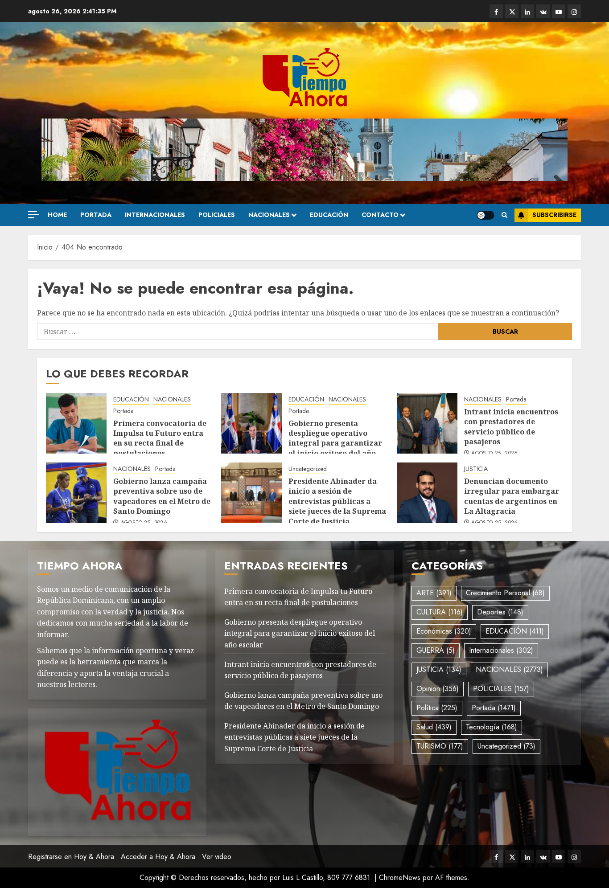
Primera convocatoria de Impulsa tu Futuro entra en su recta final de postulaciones (159, 438)
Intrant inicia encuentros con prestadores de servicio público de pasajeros (511, 426)
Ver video (216, 856)
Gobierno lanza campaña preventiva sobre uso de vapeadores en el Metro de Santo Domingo (161, 496)
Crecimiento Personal (505, 593)
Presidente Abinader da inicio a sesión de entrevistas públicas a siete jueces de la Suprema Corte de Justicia (337, 501)
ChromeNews (399, 877)
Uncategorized (307, 469)
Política (436, 708)
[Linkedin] (527, 11)
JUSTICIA (476, 469)
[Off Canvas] (33, 214)
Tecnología (491, 727)
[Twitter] (511, 11)
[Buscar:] (237, 331)
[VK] (543, 11)
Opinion (437, 688)
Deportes (500, 612)
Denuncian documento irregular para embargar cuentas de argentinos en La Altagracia (511, 496)
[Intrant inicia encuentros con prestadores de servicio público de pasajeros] (427, 423)
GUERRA (435, 650)
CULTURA (439, 612)
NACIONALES (269, 214)
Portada (95, 214)
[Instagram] (574, 11)
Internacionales (155, 214)
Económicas (443, 631)
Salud (434, 727)
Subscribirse (554, 214)
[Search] (504, 215)
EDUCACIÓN (329, 214)
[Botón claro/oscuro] (485, 215)
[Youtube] (558, 11)
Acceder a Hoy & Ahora (158, 856)
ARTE (434, 593)
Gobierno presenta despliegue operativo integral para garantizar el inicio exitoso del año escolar (335, 443)
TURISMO (439, 746)
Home (57, 214)
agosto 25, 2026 (494, 453)
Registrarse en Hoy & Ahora (71, 856)
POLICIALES (216, 214)
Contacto (380, 214)
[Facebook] (496, 11)
